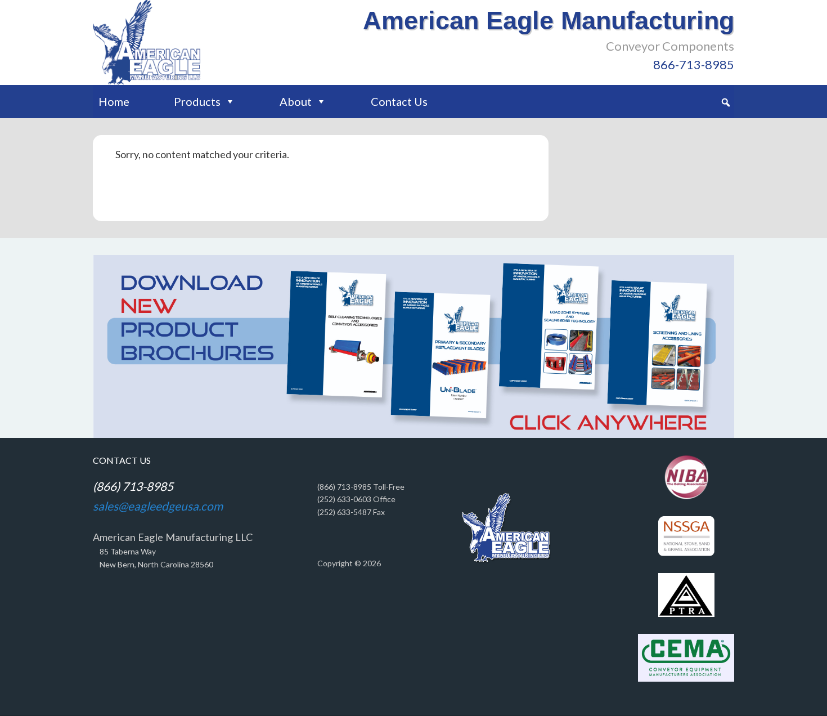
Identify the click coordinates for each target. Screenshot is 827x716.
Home (113, 101)
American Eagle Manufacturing (548, 20)
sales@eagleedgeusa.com (158, 506)
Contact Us (399, 101)
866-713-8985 (693, 64)
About (296, 101)
